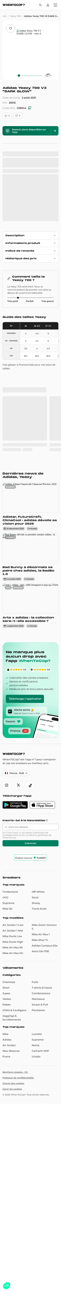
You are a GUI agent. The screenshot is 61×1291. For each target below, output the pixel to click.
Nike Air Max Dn (13, 832)
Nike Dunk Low (12, 815)
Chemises (9, 861)
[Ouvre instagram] (7, 665)
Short (6, 867)
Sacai (35, 777)
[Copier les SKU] (30, 108)
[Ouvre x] (18, 665)
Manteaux (38, 878)
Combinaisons (41, 873)
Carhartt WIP (40, 930)
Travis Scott (39, 788)
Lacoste (37, 913)
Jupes (6, 873)
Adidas (7, 919)
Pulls (35, 861)
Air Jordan (9, 925)
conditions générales (36, 714)
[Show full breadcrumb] (5, 16)
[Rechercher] (40, 5)
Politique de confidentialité (18, 957)
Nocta (35, 925)
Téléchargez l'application (25, 578)
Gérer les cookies (12, 968)
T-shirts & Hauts (42, 867)
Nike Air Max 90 (13, 827)
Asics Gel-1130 (40, 830)
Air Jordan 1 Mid (13, 810)
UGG (5, 777)
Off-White (38, 771)
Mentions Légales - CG (15, 951)
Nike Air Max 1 (41, 814)
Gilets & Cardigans (14, 889)
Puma (6, 936)
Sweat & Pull (40, 884)
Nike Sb (7, 788)
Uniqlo (36, 936)
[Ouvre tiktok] (30, 665)
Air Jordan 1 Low (13, 804)
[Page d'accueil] (14, 5)
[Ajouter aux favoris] (10, 28)
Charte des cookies (13, 963)
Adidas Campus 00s (44, 825)
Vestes (7, 878)
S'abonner (30, 723)
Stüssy (36, 782)
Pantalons (38, 889)
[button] (6, 1285)
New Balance (11, 930)
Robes (6, 884)
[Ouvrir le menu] (55, 5)
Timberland (10, 771)
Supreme (8, 782)
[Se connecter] (48, 5)
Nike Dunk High (13, 821)
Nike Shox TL (40, 819)
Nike (5, 913)
